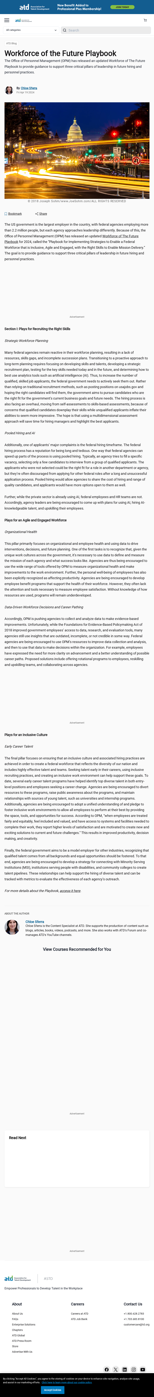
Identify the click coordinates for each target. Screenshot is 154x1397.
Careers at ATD (79, 1313)
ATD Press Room (21, 1340)
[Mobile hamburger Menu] (7, 20)
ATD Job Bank (79, 1319)
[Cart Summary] (146, 20)
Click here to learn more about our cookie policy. (67, 1382)
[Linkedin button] (124, 1369)
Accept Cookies (52, 1390)
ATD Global (18, 1335)
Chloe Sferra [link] (29, 88)
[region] (77, 329)
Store (15, 1346)
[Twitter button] (115, 1369)
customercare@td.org (136, 1324)
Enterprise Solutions (23, 1324)
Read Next (17, 1137)
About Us (17, 1313)
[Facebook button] (106, 1369)
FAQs (15, 1319)
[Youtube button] (142, 1369)
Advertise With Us (22, 1351)
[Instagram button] (133, 1369)
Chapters (17, 1329)
